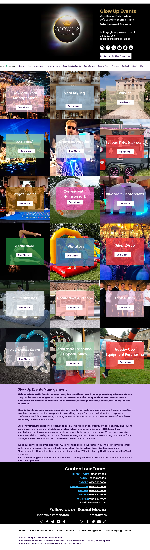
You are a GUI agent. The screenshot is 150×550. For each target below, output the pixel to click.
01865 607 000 (107, 35)
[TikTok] (64, 521)
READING (83, 490)
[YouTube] (58, 521)
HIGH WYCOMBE (79, 486)
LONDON (83, 478)
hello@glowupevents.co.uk (118, 32)
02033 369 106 (107, 39)
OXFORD (83, 482)
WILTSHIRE (82, 498)
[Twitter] (53, 521)
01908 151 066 (123, 39)
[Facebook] (47, 521)
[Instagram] (41, 521)
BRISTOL (83, 494)
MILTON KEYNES (80, 474)
